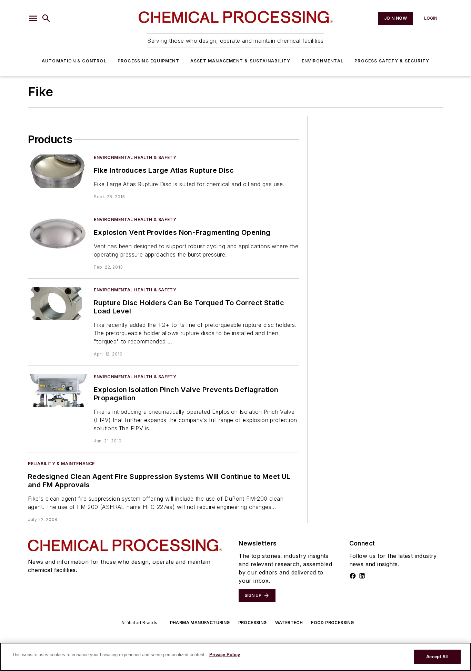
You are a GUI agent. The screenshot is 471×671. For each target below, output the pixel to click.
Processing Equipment (148, 60)
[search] (46, 18)
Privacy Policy (224, 654)
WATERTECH (289, 622)
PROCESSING (252, 622)
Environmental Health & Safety (135, 157)
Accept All (437, 656)
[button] (33, 18)
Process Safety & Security (391, 60)
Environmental (323, 60)
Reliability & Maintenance (61, 463)
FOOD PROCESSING (332, 622)
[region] (235, 657)
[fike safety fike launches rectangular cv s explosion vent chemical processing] (58, 233)
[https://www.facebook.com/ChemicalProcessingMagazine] (352, 575)
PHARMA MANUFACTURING (200, 622)
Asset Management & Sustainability (240, 60)
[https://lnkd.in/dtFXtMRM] (362, 575)
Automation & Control (74, 60)
